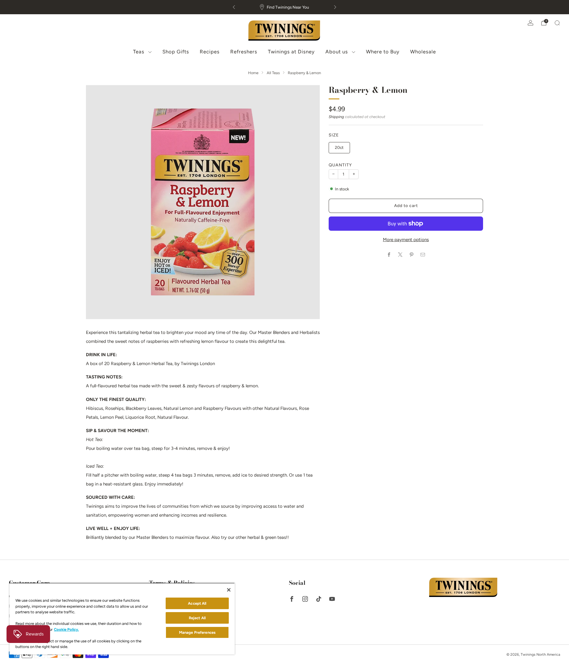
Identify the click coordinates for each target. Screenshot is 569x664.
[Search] (557, 23)
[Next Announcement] (335, 7)
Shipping (336, 116)
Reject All (197, 618)
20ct (339, 147)
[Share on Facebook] (389, 254)
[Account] (530, 23)
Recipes (210, 52)
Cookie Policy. (66, 629)
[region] (122, 619)
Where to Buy (382, 52)
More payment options (406, 239)
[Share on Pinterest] (411, 254)
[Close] (229, 590)
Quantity (340, 165)
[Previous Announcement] (234, 7)
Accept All (197, 603)
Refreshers (243, 52)
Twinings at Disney (291, 52)
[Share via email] (422, 254)
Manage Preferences (197, 632)
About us (336, 52)
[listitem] (284, 7)
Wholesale (423, 52)
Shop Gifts (175, 52)
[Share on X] (400, 254)
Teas (138, 52)
